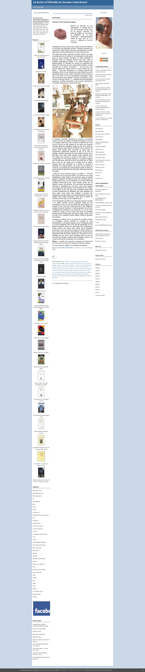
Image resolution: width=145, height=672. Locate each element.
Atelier (34, 583)
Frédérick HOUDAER (100, 146)
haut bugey (62, 275)
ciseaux (82, 272)
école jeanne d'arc (74, 272)
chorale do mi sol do (60, 272)
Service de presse (37, 572)
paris (64, 266)
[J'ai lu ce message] (143, 670)
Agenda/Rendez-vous (38, 493)
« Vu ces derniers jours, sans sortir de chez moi (65, 13)
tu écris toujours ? (86, 263)
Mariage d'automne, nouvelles (41, 352)
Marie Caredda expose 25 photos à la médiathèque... (103, 113)
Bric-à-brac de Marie (100, 259)
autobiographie (82, 275)
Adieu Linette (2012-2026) (39, 628)
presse (77, 266)
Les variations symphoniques (40, 534)
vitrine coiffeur (87, 272)
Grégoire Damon (99, 149)
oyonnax (67, 272)
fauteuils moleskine (87, 268)
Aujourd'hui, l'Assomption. (39, 634)
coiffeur (71, 268)
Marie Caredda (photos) (101, 217)
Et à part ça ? (36, 512)
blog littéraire (72, 265)
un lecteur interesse (100, 99)
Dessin (34, 509)
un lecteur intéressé (100, 79)
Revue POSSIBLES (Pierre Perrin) (103, 225)
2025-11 (97, 292)
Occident (35, 596)
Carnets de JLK (99, 136)
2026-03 (97, 281)
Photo (34, 566)
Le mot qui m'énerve (38, 528)
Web (34, 580)
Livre (34, 536)
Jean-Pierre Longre (100, 157)
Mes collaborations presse (39, 545)
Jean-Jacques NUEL (100, 154)
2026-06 (97, 273)
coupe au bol (55, 270)
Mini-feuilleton (36, 550)
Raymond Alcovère (100, 167)
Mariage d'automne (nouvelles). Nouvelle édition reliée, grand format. (41, 242)
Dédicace (35, 588)
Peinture (35, 561)
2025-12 (97, 289)
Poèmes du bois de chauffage (41, 337)
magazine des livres (70, 263)
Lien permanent (83, 261)
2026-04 (97, 278)
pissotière (82, 270)
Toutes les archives (100, 295)
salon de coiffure (78, 268)
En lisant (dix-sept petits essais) (41, 226)
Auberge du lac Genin (100, 250)
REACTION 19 (99, 238)
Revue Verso (98, 172)
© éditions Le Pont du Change (75, 247)
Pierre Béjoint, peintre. (100, 219)
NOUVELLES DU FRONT (39, 558)
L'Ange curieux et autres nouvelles (41, 86)
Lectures (35, 531)
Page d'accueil (82, 13)
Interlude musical (37, 631)
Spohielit (97, 175)
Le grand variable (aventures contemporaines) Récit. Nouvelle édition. (41, 307)
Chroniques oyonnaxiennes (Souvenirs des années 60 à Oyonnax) (41, 147)
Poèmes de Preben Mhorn (39, 569)
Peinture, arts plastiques (39, 564)
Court (34, 586)
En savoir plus (107, 670)
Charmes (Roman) (41, 291)
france (66, 275)
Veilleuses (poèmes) (41, 276)
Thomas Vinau (99, 178)
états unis (54, 277)
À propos (104, 53)
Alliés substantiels (37, 496)
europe (63, 274)
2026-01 (97, 287)
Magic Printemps (37, 594)
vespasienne (77, 270)
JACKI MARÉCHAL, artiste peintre (103, 202)
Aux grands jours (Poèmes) (41, 323)
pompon (71, 270)
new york (88, 270)
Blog (34, 504)
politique (59, 268)
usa (53, 272)
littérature (73, 266)
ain (71, 274)
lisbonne (54, 274)
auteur (67, 268)
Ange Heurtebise (99, 131)
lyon (62, 266)
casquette (65, 270)
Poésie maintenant (100, 164)
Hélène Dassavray (99, 152)
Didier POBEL (98, 139)
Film (34, 517)
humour (68, 266)
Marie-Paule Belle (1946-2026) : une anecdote (102, 89)
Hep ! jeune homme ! (41, 71)
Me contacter (104, 12)
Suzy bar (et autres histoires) (41, 100)
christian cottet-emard (62, 265)
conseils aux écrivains (80, 265)
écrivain (63, 268)
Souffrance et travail (100, 241)
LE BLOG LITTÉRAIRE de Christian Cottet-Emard (60, 2)
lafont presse (78, 263)
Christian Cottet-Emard (100, 70)
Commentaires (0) (56, 263)
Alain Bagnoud (99, 128)
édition (87, 266)
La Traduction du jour (38, 591)
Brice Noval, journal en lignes (102, 134)
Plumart (97, 222)
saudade (68, 274)
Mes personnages (37, 547)
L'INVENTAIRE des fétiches (39, 542)
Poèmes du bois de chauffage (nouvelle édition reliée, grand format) (41, 260)
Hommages (35, 520)
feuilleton (54, 265)
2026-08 (97, 268)
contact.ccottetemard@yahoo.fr (41, 12)
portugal (59, 274)
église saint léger (77, 274)
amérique (89, 275)
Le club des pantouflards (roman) (41, 115)
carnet (34, 507)
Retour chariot (98, 170)
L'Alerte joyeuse (37, 523)
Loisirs (34, 539)
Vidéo (34, 575)
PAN (96, 83)
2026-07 (97, 270)
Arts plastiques (36, 501)
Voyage (34, 577)
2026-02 (97, 284)
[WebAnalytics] (54, 257)
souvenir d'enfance (73, 275)
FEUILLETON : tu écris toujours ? (41, 515)
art (33, 498)
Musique (35, 553)
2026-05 (97, 276)
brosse (61, 270)
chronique (82, 266)
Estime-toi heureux (37, 490)
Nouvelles (35, 556)
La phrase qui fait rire (38, 526)
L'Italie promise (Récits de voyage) (41, 163)
